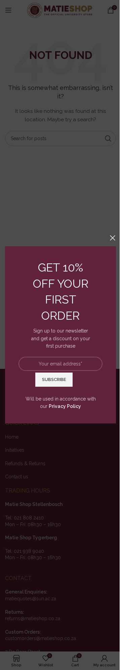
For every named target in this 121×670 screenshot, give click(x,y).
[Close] (112, 237)
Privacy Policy (65, 406)
